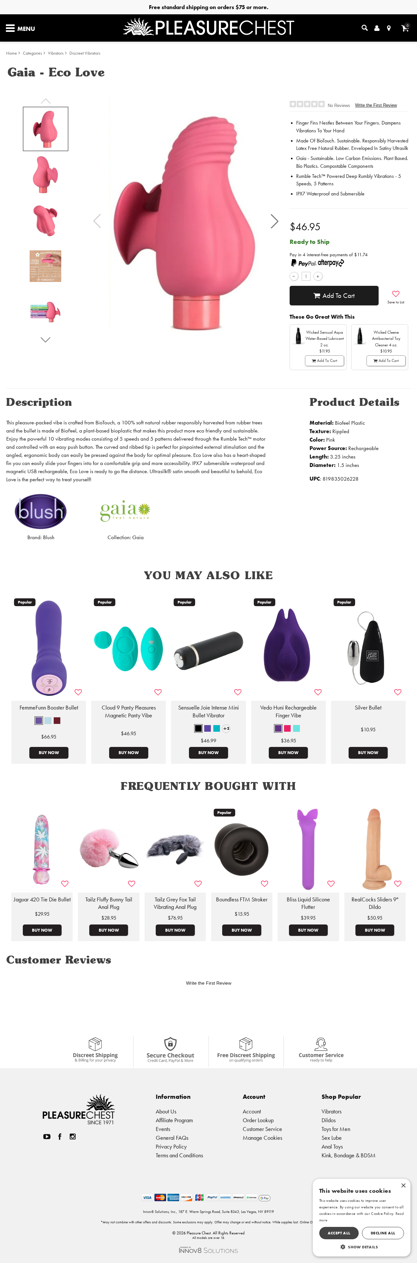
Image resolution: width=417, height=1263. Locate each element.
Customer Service (262, 1128)
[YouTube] (46, 1136)
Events (163, 1128)
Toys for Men (336, 1128)
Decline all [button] (383, 1232)
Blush (48, 537)
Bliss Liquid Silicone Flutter (308, 903)
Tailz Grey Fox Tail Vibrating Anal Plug (175, 903)
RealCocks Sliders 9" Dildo (375, 903)
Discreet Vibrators (84, 53)
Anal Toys (332, 1146)
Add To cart (339, 295)
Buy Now (49, 752)
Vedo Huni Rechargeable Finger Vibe (288, 711)
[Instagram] (72, 1136)
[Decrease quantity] (294, 276)
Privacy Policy (171, 1146)
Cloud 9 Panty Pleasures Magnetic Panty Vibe (129, 711)
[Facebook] (59, 1136)
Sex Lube (332, 1137)
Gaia (138, 537)
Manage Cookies (262, 1137)
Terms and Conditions (179, 1155)
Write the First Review (376, 105)
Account (252, 1111)
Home (11, 53)
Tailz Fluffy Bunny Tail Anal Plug (108, 903)
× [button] (403, 1185)
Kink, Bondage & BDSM (349, 1155)
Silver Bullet (368, 707)
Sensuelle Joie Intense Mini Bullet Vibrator (208, 711)
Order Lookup (258, 1120)
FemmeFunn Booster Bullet (49, 707)
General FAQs (172, 1137)
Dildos (329, 1120)
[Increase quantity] (317, 276)
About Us (166, 1111)
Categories (32, 53)
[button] (274, 221)
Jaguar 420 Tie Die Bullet (42, 899)
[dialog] (361, 1217)
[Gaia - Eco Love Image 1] (186, 221)
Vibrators (56, 53)
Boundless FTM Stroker (241, 899)
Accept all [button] (339, 1232)
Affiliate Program (174, 1120)
